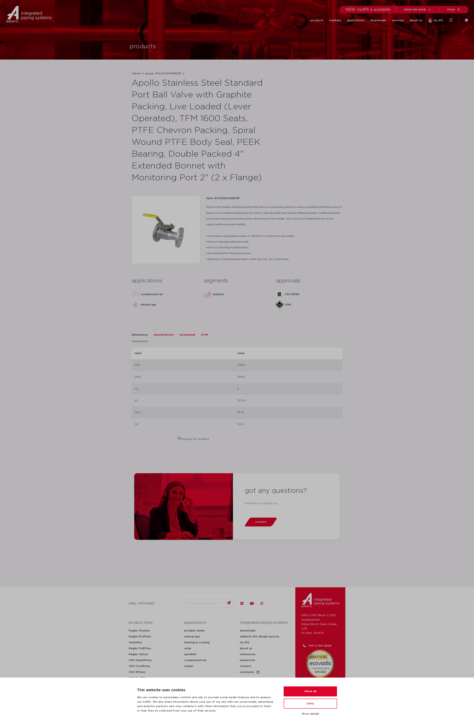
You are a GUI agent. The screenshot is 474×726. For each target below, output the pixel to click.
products (317, 20)
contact (245, 666)
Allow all (310, 691)
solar (187, 648)
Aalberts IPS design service (259, 636)
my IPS (244, 642)
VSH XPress (137, 672)
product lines (141, 622)
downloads (378, 20)
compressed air (195, 660)
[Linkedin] (242, 603)
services (398, 20)
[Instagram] (262, 603)
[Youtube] (252, 603)
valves (136, 73)
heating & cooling (197, 642)
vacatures (247, 672)
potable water (194, 630)
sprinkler (190, 654)
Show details (310, 714)
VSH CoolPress (139, 666)
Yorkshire (135, 642)
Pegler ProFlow (140, 636)
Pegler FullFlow (140, 648)
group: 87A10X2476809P (163, 73)
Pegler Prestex (139, 630)
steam (188, 666)
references (248, 654)
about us (416, 20)
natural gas (192, 636)
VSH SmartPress (140, 660)
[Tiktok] (272, 603)
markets (335, 20)
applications (355, 20)
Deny (310, 703)
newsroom (247, 660)
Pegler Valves (138, 654)
